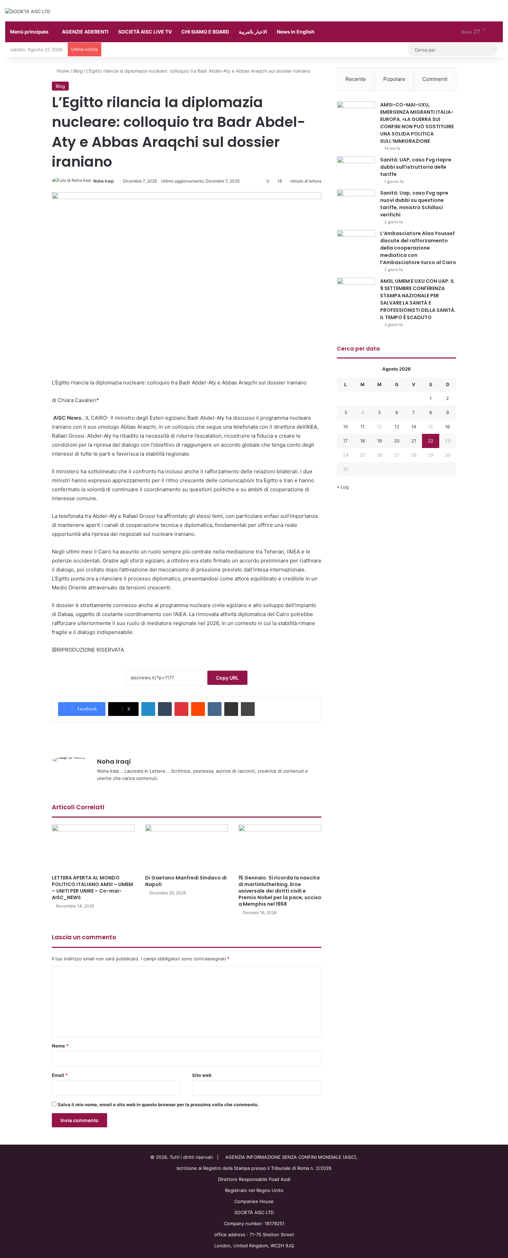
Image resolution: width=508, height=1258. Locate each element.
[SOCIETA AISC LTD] (27, 11)
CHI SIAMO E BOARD (205, 32)
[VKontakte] (215, 709)
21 (413, 441)
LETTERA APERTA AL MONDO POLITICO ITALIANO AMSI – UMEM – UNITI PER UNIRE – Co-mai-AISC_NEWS (92, 887)
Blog (78, 71)
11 (362, 426)
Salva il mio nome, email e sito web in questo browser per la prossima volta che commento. (158, 1104)
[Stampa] (248, 709)
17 (345, 441)
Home (62, 71)
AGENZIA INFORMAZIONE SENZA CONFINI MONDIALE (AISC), (291, 1157)
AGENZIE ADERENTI (85, 32)
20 (396, 441)
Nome (60, 1046)
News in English (295, 32)
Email (60, 1075)
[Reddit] (198, 709)
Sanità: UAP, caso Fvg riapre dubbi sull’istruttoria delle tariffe (415, 167)
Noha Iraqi (103, 181)
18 (362, 441)
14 (413, 426)
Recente (356, 79)
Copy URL (227, 678)
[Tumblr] (165, 709)
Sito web (201, 1075)
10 (345, 426)
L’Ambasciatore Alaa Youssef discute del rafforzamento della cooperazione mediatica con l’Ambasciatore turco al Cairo (418, 248)
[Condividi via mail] (231, 709)
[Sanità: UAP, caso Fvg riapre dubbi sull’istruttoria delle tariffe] (356, 169)
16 (447, 426)
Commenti (435, 79)
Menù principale (29, 32)
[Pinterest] (181, 709)
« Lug (343, 487)
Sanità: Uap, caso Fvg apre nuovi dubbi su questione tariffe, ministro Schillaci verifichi (414, 203)
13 (396, 426)
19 (379, 441)
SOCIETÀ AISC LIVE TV (145, 32)
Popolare (394, 79)
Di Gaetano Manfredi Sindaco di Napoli (186, 881)
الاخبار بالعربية (253, 32)
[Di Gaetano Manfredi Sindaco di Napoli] (186, 847)
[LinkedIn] (148, 709)
